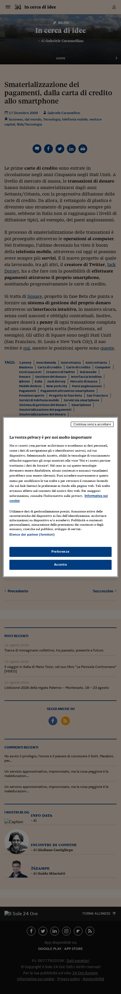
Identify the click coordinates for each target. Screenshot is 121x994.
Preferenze (60, 551)
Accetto (60, 564)
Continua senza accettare (92, 424)
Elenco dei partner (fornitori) (31, 534)
